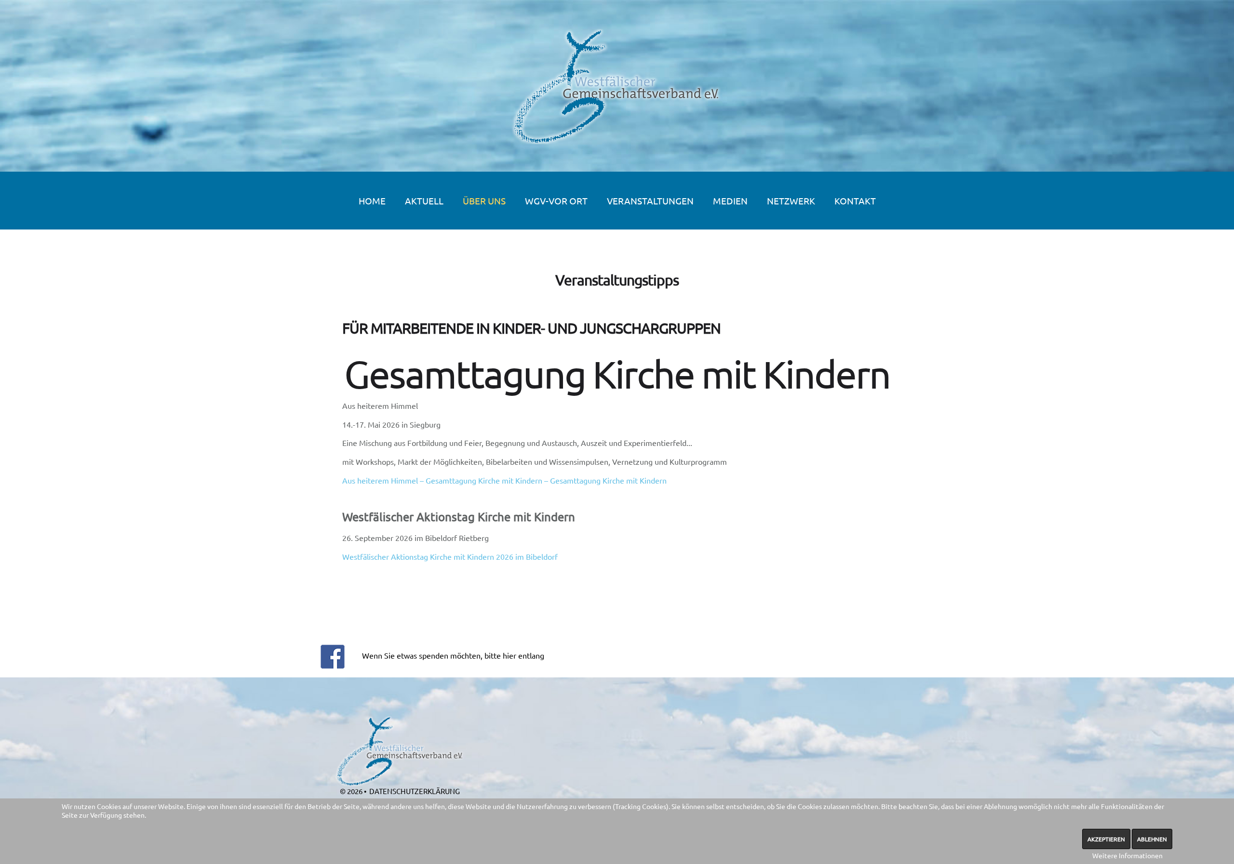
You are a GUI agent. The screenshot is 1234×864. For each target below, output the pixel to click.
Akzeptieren (1106, 839)
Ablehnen (1152, 839)
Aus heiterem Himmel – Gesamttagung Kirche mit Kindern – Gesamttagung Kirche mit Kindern (504, 480)
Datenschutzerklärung (414, 791)
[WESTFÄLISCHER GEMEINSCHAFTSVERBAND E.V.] (617, 86)
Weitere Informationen (1127, 855)
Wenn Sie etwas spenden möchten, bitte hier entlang (453, 655)
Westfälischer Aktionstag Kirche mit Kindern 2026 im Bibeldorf (450, 556)
